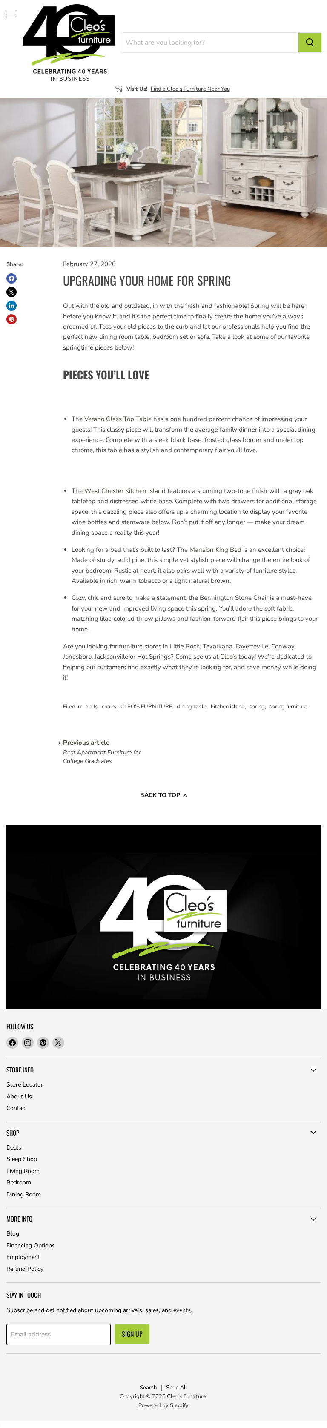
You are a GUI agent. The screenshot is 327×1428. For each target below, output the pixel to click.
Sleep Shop (21, 1159)
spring (257, 707)
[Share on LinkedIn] (11, 306)
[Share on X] (11, 292)
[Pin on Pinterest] (11, 319)
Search (148, 1387)
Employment (23, 1257)
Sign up (132, 1334)
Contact (16, 1108)
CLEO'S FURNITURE (146, 707)
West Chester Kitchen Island (125, 491)
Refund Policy (24, 1269)
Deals (13, 1148)
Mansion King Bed (216, 549)
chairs (109, 707)
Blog (12, 1234)
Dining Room (23, 1194)
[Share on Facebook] (11, 278)
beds (91, 707)
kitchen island (228, 707)
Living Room (23, 1171)
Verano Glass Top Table (118, 419)
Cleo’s (228, 656)
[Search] (309, 42)
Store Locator (24, 1085)
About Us (19, 1097)
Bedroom (18, 1183)
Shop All (176, 1387)
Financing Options (30, 1246)
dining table (192, 707)
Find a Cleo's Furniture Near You (190, 89)
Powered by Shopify (163, 1405)
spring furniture (288, 707)
